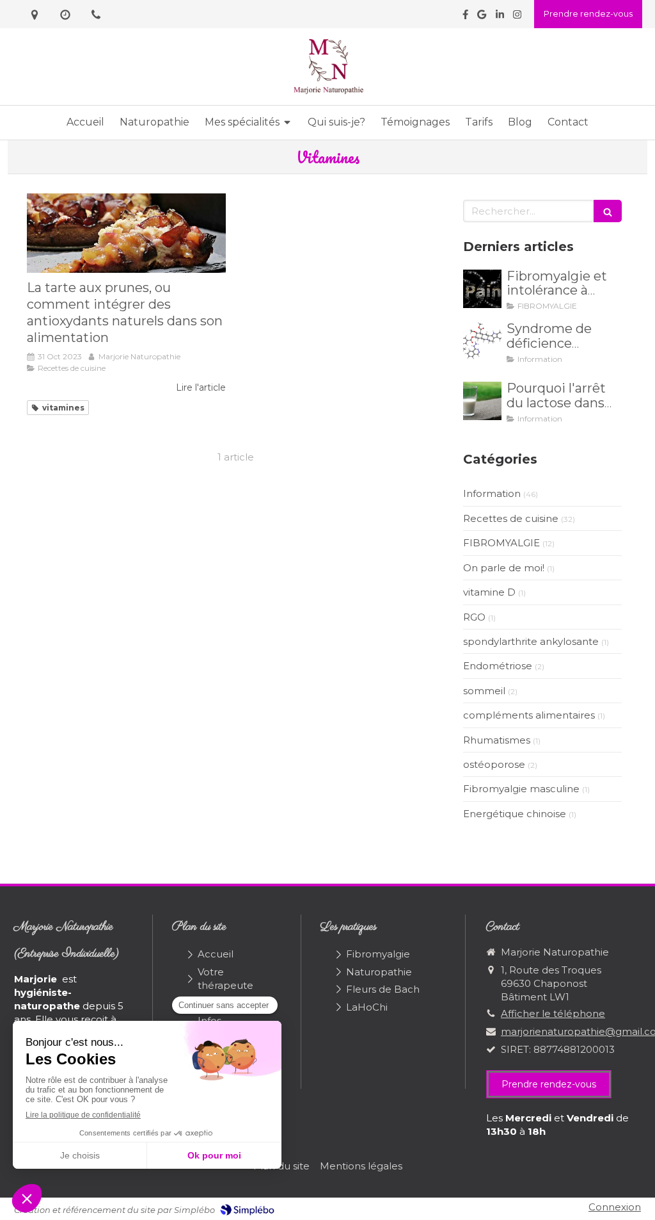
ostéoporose (494, 764)
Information (492, 493)
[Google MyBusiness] (481, 17)
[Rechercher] (608, 211)
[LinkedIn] (500, 17)
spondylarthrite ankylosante (531, 641)
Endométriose (497, 666)
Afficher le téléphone (553, 1013)
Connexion (614, 1207)
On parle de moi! (503, 568)
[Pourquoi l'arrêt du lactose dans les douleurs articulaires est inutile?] (482, 401)
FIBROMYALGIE (501, 543)
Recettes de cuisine (510, 518)
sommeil (484, 691)
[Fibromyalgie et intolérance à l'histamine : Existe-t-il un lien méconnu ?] (482, 289)
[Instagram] (517, 17)
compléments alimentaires (529, 715)
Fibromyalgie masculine (521, 789)
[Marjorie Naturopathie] (328, 92)
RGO (474, 617)
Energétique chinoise (514, 814)
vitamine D (489, 592)
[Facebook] (465, 17)
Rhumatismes (496, 740)
